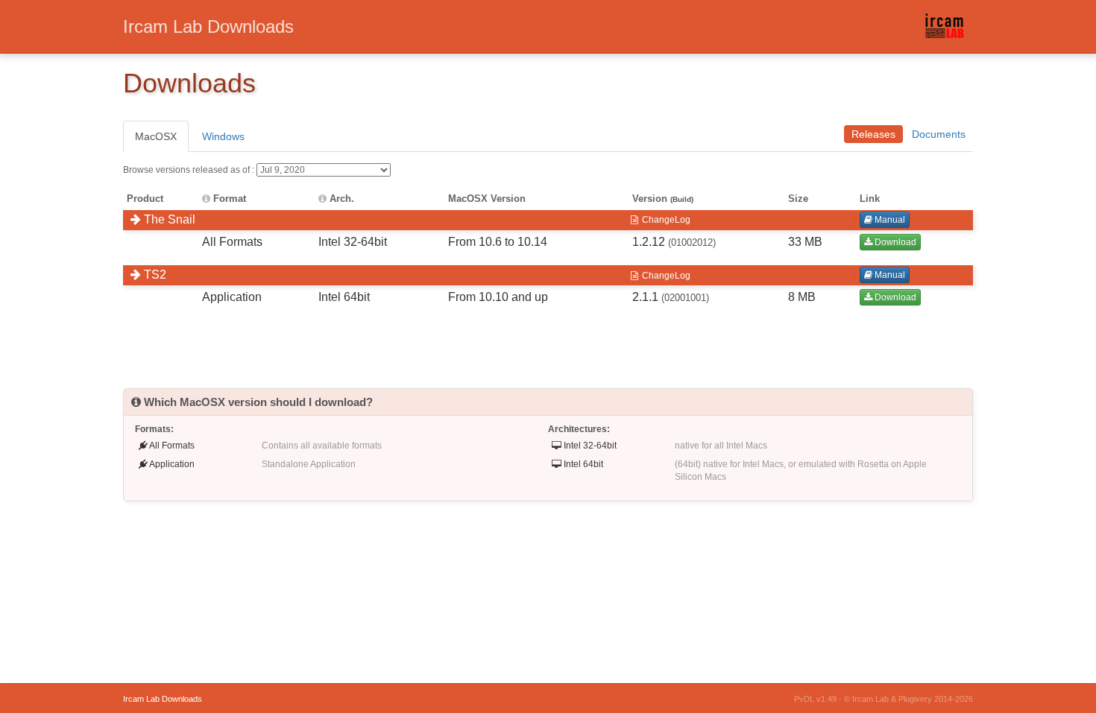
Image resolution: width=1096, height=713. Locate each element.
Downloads (208, 26)
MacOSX (156, 136)
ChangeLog (665, 220)
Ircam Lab (870, 698)
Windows (223, 136)
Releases (873, 134)
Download (894, 242)
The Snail (168, 219)
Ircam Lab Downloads (162, 698)
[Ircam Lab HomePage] (948, 30)
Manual (888, 220)
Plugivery (915, 698)
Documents (939, 134)
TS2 (153, 274)
